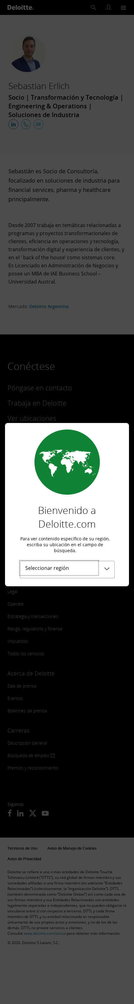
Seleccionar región (47, 568)
